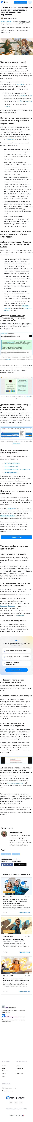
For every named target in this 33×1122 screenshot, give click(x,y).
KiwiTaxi (19, 101)
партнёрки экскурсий (11, 466)
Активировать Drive (16, 670)
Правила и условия (8, 1091)
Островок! (20, 84)
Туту (30, 95)
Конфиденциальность (9, 1088)
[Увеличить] (30, 335)
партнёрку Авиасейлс (11, 472)
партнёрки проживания (12, 463)
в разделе (11, 508)
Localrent (7, 106)
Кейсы (4, 1074)
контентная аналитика (7, 516)
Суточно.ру (11, 606)
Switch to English (15, 1115)
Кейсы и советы (6, 21)
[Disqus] (16, 1027)
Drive (17, 1066)
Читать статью (16, 537)
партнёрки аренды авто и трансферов (17, 469)
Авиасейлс (22, 95)
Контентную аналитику (15, 783)
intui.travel (29, 101)
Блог (3, 1076)
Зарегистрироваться (20, 2)
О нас (4, 1066)
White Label (19, 1074)
